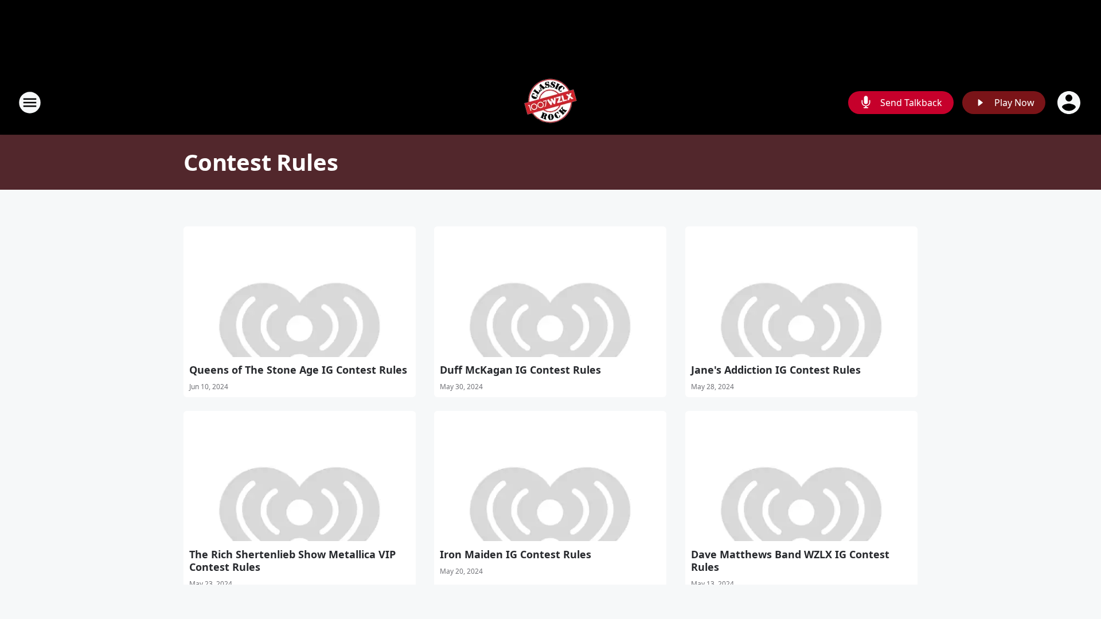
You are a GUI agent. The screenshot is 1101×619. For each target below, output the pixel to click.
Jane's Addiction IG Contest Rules (776, 369)
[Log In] (1070, 102)
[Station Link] (550, 102)
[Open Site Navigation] (29, 102)
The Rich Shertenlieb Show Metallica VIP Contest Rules (292, 560)
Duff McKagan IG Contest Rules (520, 369)
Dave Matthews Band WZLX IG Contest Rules (790, 560)
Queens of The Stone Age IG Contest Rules (298, 369)
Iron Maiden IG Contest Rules (515, 554)
